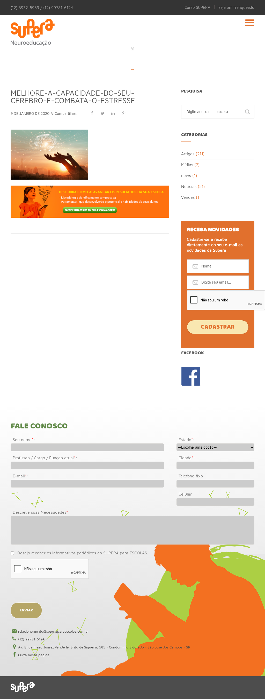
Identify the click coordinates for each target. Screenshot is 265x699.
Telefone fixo (191, 476)
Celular (185, 494)
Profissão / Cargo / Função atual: (45, 457)
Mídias (187, 164)
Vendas (188, 197)
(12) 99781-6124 (31, 639)
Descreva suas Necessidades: (41, 512)
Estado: (187, 439)
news (186, 175)
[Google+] (124, 113)
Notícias (188, 186)
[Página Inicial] (33, 30)
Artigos (187, 153)
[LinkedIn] (113, 113)
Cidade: (187, 457)
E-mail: (20, 476)
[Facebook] (92, 113)
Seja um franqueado (236, 7)
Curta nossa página (33, 655)
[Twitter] (102, 113)
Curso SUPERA (197, 7)
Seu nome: (24, 439)
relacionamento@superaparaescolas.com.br (53, 631)
